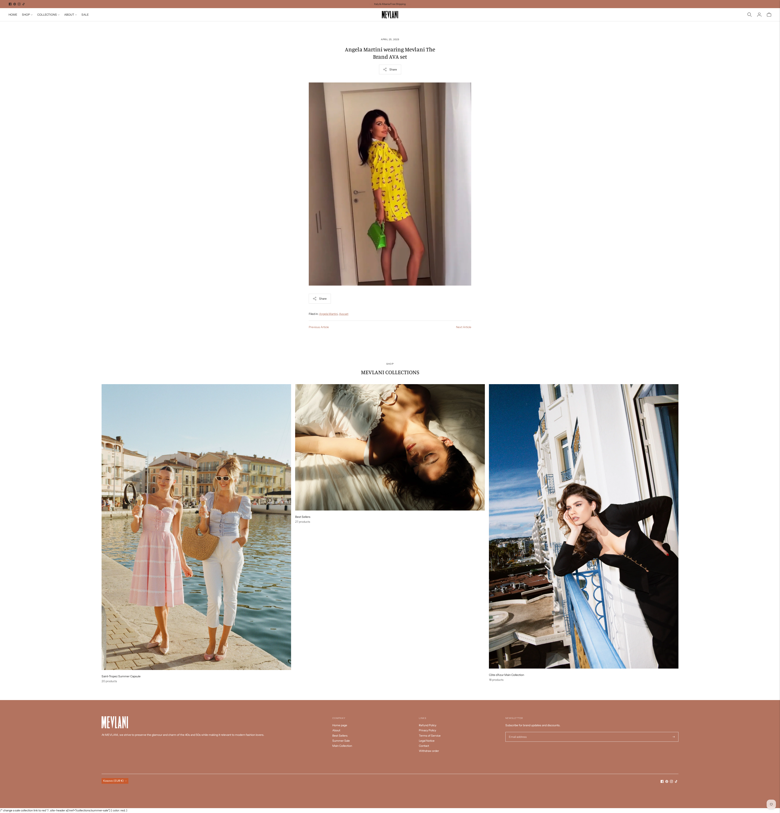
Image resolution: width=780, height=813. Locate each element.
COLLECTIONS (47, 14)
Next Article (463, 327)
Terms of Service (430, 735)
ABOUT (69, 14)
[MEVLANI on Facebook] (10, 4)
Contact (424, 746)
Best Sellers (340, 735)
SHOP (26, 14)
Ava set (343, 314)
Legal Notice (426, 741)
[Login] (759, 14)
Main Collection (342, 746)
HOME (13, 14)
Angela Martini (328, 314)
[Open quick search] (749, 14)
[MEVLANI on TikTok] (23, 4)
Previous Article (319, 327)
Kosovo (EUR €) (113, 781)
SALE (85, 14)
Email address (517, 732)
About (336, 730)
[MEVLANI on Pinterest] (14, 4)
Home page (339, 725)
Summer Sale (341, 741)
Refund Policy (427, 725)
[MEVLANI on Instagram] (19, 4)
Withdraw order (429, 751)
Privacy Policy (427, 730)
